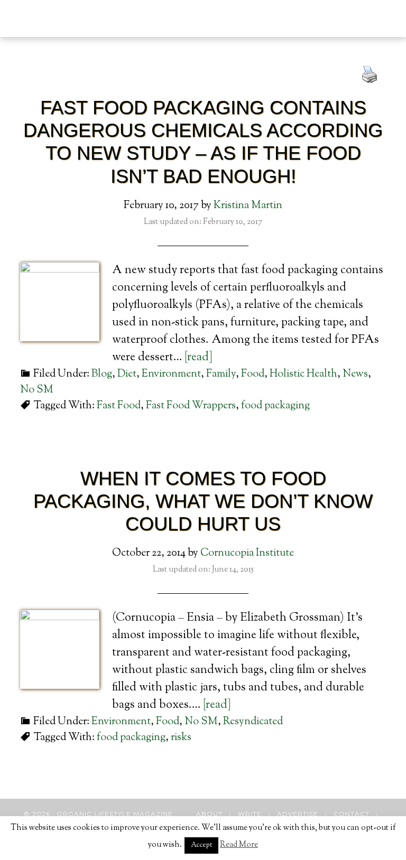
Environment (171, 374)
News (355, 374)
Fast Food (119, 406)
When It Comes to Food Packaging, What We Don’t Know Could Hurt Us (203, 501)
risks (181, 737)
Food (252, 374)
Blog (101, 374)
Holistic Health (303, 374)
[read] (198, 357)
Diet (126, 374)
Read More (239, 844)
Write (250, 814)
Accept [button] (201, 845)
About (209, 814)
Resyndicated (253, 722)
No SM (36, 390)
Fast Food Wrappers (191, 406)
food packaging (275, 406)
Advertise (297, 814)
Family (221, 374)
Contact (352, 814)
